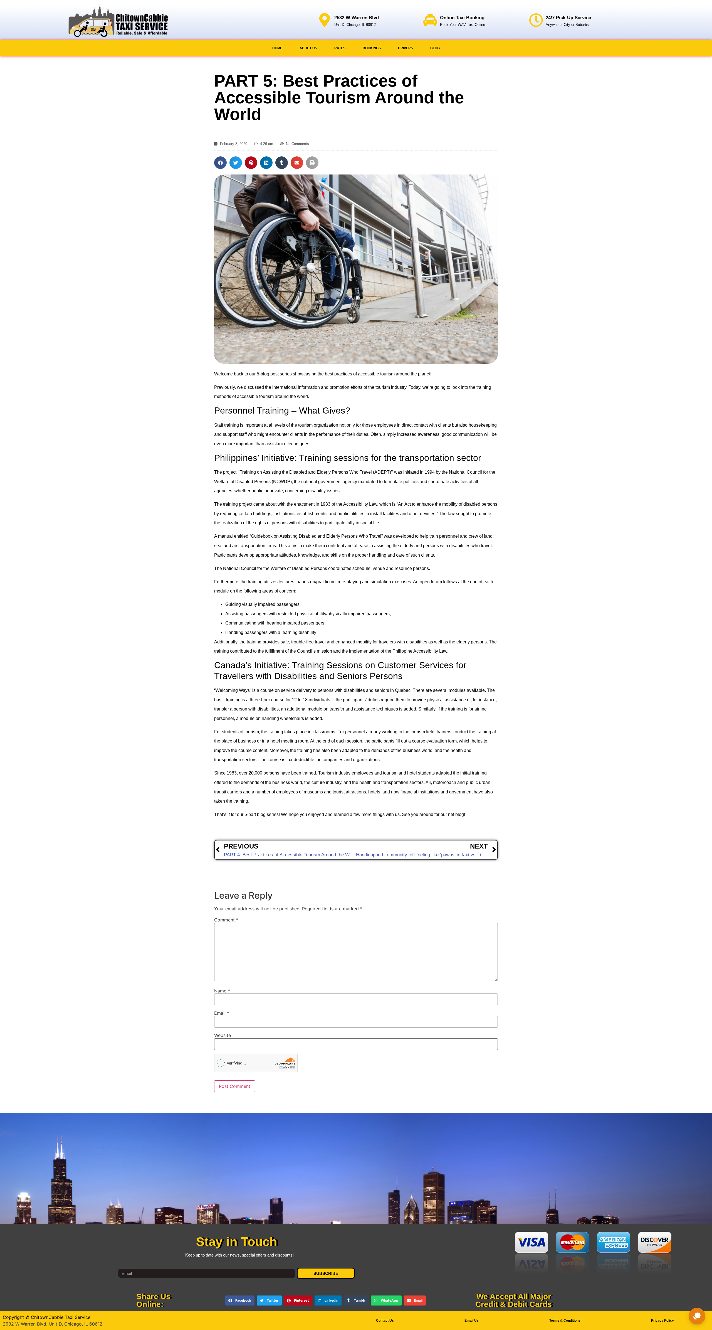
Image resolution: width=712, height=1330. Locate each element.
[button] (220, 162)
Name (222, 991)
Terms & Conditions (564, 1320)
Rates (339, 48)
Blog (435, 48)
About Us (308, 48)
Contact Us (385, 1320)
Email (221, 1013)
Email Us (471, 1320)
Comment (226, 920)
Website (222, 1035)
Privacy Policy (662, 1320)
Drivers (405, 48)
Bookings (372, 48)
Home (277, 48)
